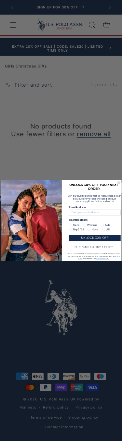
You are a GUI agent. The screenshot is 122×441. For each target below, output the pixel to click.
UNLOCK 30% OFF (94, 237)
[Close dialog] (118, 182)
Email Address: (78, 207)
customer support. (102, 258)
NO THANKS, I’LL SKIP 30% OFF (93, 246)
